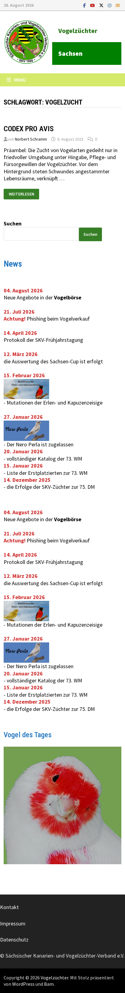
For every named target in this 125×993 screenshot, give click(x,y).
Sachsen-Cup (64, 361)
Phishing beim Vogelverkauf (58, 318)
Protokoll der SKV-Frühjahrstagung (43, 339)
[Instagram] (110, 5)
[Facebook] (85, 5)
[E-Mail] (117, 5)
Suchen (13, 223)
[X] (102, 5)
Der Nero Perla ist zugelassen (40, 444)
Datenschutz (14, 939)
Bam (49, 984)
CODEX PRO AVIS (29, 129)
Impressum (12, 923)
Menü (20, 80)
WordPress (23, 984)
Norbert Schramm (31, 139)
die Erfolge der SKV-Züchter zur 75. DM (51, 486)
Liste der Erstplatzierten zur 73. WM (47, 472)
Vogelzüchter (77, 31)
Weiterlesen (21, 193)
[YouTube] (93, 5)
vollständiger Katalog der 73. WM (44, 458)
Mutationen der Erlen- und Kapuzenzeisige (55, 402)
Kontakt (9, 907)
